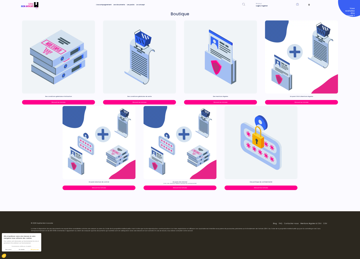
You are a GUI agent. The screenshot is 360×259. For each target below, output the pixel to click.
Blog (275, 223)
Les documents (119, 5)
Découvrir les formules (59, 102)
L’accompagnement (104, 5)
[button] (4, 256)
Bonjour (262, 4)
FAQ (280, 223)
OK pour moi (35, 249)
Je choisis (21, 249)
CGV (325, 223)
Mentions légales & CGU (310, 223)
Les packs (130, 5)
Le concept (140, 5)
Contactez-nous (291, 223)
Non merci (8, 249)
